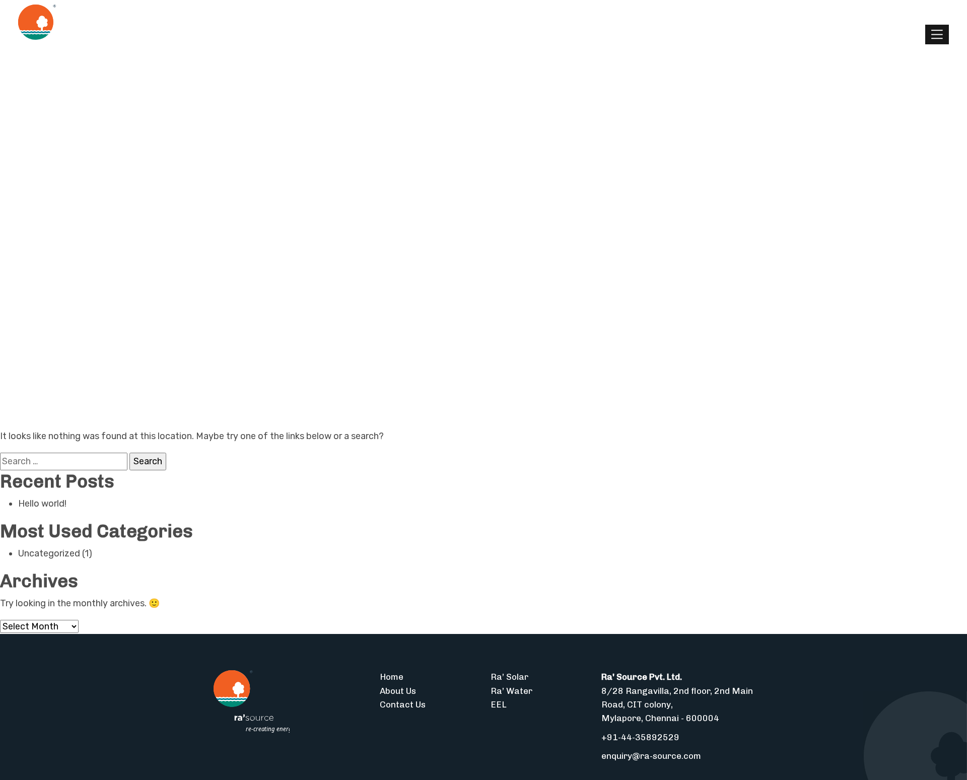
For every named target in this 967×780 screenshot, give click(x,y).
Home (391, 677)
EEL (499, 704)
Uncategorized (49, 553)
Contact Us (403, 704)
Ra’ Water (511, 691)
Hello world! (42, 503)
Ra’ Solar (509, 677)
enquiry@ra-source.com (651, 756)
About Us (398, 691)
